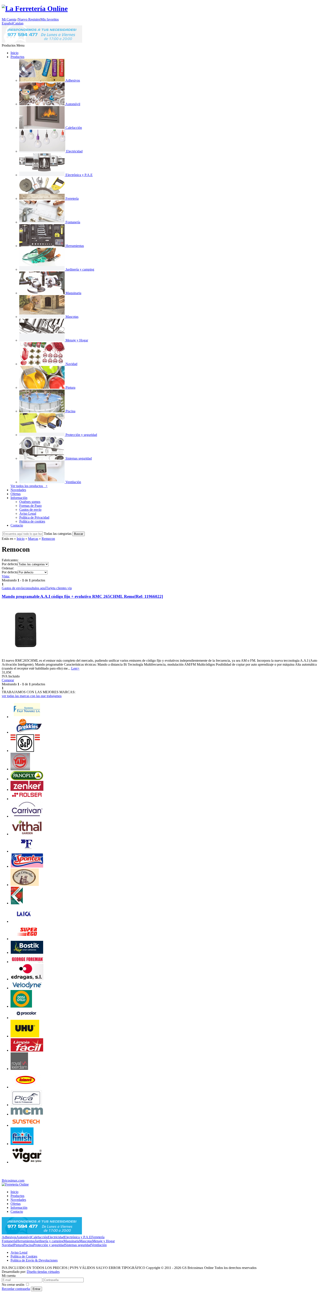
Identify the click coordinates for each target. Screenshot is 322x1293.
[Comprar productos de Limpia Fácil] (27, 1050)
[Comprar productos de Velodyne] (27, 988)
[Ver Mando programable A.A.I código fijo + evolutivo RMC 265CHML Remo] (25, 656)
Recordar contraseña (16, 1289)
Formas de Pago (30, 505)
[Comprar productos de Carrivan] (27, 816)
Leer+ (75, 668)
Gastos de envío (30, 509)
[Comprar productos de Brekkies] (27, 732)
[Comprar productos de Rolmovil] (26, 1087)
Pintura (18, 1245)
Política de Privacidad (34, 517)
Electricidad (56, 1237)
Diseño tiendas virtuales (43, 1272)
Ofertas (16, 494)
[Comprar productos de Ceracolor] (25, 885)
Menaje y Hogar (103, 1241)
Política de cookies (32, 521)
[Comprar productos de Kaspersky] (17, 903)
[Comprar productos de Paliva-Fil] (27, 851)
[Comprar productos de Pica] (27, 1105)
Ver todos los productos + (29, 486)
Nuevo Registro (29, 19)
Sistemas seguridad (78, 1245)
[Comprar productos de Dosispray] (21, 1006)
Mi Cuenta (9, 19)
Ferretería (97, 1237)
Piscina (28, 1245)
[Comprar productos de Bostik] (27, 952)
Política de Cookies (24, 1256)
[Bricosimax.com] (15, 1184)
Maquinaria (71, 1241)
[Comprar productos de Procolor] (27, 1018)
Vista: (6, 576)
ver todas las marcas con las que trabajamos (32, 696)
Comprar (8, 680)
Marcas (33, 539)
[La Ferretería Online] (35, 8)
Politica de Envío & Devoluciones (34, 1260)
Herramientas (25, 1241)
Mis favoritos (50, 19)
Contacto (17, 525)
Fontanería (9, 1241)
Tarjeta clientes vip (59, 588)
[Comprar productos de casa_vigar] (26, 1162)
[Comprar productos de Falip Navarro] (27, 717)
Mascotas (85, 1241)
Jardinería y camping (49, 1241)
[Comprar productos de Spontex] (27, 866)
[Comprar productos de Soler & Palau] (25, 750)
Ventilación (99, 1245)
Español (7, 23)
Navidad (8, 1245)
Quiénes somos (29, 502)
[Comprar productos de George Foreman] (27, 962)
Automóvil (23, 1237)
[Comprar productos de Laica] (23, 921)
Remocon (48, 539)
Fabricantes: (10, 560)
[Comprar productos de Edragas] (27, 979)
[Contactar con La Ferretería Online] (42, 41)
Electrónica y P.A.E (77, 1237)
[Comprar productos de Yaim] (20, 769)
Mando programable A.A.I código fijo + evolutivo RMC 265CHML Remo (82, 596)
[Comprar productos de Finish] (22, 1144)
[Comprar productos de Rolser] (27, 799)
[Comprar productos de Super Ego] (27, 939)
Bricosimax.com (13, 1180)
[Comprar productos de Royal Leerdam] (19, 1069)
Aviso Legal (27, 513)
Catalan (18, 23)
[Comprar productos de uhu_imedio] (25, 1036)
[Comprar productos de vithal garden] (27, 834)
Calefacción (39, 1237)
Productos (17, 57)
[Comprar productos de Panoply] (27, 779)
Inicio (14, 53)
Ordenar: (8, 568)
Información (19, 498)
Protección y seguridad (49, 1245)
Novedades (18, 490)
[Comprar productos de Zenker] (27, 789)
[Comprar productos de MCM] (27, 1114)
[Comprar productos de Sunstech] (27, 1125)
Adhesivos (9, 1237)
